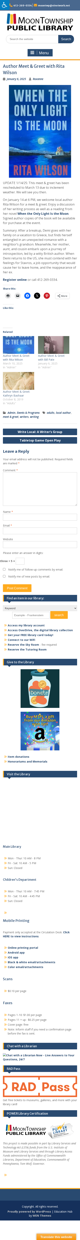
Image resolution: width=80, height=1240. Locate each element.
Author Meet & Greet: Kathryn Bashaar (16, 393)
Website (8, 539)
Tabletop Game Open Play (40, 440)
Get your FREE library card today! (30, 635)
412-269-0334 (22, 5)
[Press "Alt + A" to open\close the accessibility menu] (5, 5)
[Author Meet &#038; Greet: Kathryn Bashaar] (18, 381)
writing (34, 417)
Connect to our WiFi (21, 640)
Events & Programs (28, 412)
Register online (15, 280)
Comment (10, 470)
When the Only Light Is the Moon (43, 213)
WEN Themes (42, 1215)
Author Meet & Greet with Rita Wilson (16, 357)
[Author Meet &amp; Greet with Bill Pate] (53, 345)
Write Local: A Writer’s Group (40, 432)
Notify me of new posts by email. (29, 576)
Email (7, 525)
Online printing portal (23, 948)
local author (63, 412)
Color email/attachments (25, 967)
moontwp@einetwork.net (54, 5)
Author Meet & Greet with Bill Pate (51, 357)
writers (24, 417)
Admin (11, 412)
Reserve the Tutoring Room (27, 649)
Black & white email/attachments (31, 962)
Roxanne (38, 79)
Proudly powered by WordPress (29, 1211)
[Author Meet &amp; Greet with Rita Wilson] (18, 345)
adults (50, 412)
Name (8, 512)
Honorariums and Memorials (27, 761)
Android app (16, 952)
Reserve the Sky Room (23, 644)
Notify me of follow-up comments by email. (35, 569)
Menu (44, 53)
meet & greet (10, 417)
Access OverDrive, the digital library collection (40, 630)
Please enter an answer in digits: (23, 553)
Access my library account (26, 625)
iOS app (13, 957)
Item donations (18, 756)
